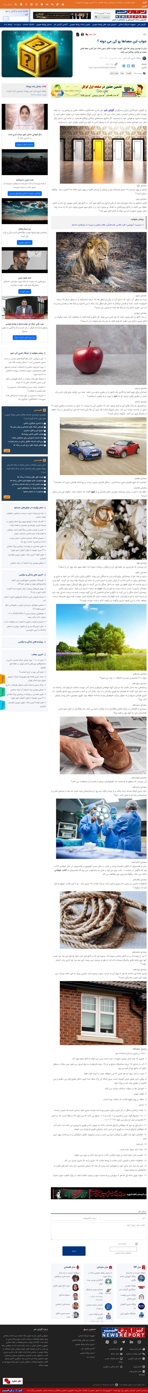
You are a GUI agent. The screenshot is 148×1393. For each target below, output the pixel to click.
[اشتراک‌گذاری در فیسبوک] (133, 66)
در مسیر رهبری (25, 242)
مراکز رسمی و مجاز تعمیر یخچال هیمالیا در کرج (25, 684)
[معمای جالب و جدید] (101, 326)
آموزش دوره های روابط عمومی (104, 24)
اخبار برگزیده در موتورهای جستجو (28, 507)
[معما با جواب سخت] (101, 501)
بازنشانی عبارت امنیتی (123, 1253)
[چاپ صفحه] (82, 34)
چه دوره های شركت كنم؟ (24, 337)
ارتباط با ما (8, 24)
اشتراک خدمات (28, 24)
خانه (145, 34)
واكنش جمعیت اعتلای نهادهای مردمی (24, 193)
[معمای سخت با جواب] (101, 606)
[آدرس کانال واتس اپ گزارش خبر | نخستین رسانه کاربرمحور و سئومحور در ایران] (115, 1342)
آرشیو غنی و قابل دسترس (34, 430)
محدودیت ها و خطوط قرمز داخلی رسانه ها (27, 480)
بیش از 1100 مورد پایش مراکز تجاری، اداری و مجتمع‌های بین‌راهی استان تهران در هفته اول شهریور (26, 663)
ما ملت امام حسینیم (25, 144)
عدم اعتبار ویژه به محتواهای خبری (30, 488)
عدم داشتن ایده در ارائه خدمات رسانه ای (28, 484)
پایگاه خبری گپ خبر (132, 58)
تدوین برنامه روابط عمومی (80, 24)
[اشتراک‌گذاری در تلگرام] (123, 65)
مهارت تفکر (114, 73)
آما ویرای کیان (97, 1384)
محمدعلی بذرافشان (62, 1276)
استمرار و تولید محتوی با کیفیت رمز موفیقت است (24, 621)
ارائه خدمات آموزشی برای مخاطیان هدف (28, 437)
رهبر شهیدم (24, 291)
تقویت (128, 73)
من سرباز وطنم (24, 228)
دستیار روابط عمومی (44, 24)
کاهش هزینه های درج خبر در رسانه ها (29, 445)
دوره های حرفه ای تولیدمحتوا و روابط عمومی (24, 324)
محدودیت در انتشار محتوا (33, 491)
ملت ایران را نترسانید (25, 179)
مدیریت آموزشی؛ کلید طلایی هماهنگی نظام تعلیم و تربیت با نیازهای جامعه (106, 225)
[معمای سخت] (103, 718)
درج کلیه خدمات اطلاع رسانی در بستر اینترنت (26, 441)
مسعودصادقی (64, 1294)
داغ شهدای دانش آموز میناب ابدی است (24, 134)
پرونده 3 (2, 705)
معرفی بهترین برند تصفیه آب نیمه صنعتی (118, 2)
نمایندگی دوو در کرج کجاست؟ (31, 672)
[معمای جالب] (101, 234)
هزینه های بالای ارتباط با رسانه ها (30, 477)
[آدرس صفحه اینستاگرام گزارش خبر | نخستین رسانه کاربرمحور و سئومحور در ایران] (139, 1342)
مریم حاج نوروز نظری (61, 1285)
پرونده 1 (2, 679)
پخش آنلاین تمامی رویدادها (33, 434)
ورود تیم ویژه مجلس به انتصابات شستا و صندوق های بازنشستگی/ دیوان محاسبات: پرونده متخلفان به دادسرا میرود (25, 370)
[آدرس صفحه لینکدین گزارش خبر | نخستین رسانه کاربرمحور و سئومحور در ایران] (131, 1342)
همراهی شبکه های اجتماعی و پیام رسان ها (27, 427)
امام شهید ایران (24, 277)
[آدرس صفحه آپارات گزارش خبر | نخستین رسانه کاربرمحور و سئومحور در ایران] (107, 1342)
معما (122, 73)
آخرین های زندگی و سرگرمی (31, 574)
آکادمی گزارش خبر (61, 24)
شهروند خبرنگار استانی (127, 24)
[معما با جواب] (103, 419)
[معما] (103, 127)
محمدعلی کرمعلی (63, 1304)
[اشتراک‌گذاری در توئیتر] (128, 66)
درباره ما (17, 24)
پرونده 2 (2, 692)
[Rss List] (16, 4)
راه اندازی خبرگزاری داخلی (34, 423)
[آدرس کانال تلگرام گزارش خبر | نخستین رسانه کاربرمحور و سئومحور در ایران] (123, 1342)
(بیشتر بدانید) (36, 94)
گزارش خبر (142, 24)
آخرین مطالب (37, 654)
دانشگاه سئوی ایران (128, 1313)
